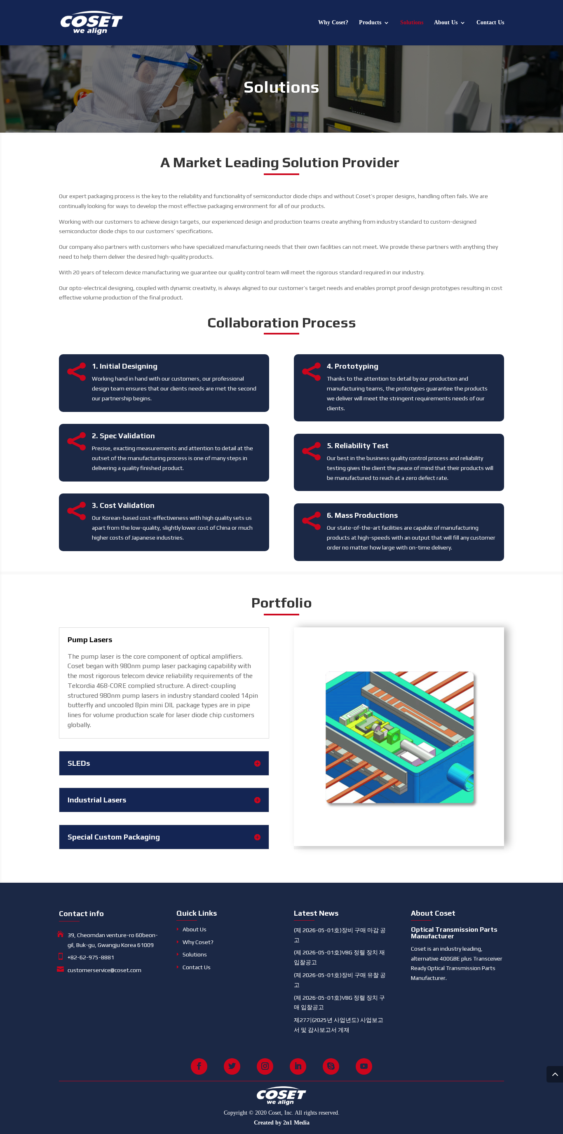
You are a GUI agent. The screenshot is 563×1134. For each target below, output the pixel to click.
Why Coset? (333, 23)
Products (370, 23)
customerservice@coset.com (104, 970)
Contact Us (490, 23)
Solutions (411, 23)
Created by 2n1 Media (282, 1123)
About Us (445, 23)
